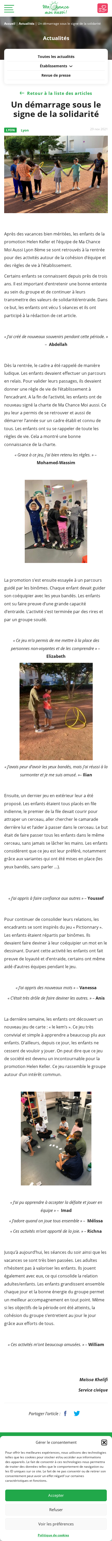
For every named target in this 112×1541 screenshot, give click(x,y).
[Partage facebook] (65, 1413)
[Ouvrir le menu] (9, 9)
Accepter (56, 1495)
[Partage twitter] (77, 1413)
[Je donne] (102, 8)
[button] (104, 1442)
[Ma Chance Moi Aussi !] (56, 7)
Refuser (56, 1509)
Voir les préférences (56, 1523)
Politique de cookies (53, 1535)
